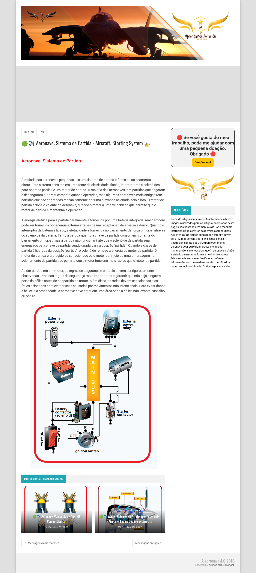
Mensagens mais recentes (43, 543)
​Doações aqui (203, 162)
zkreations (215, 565)
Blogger (230, 565)
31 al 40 (29, 131)
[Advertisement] (128, 94)
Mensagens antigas (147, 543)
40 (42, 131)
